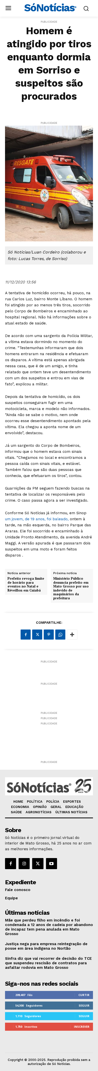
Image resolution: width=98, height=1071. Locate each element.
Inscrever (81, 1026)
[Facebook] (26, 635)
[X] (37, 635)
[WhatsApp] (60, 635)
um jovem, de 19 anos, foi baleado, (37, 519)
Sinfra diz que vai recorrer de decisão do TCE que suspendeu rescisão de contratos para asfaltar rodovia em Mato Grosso (48, 963)
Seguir (84, 1005)
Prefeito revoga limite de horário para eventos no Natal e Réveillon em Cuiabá (26, 584)
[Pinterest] (49, 635)
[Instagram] (24, 863)
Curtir (83, 995)
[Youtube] (51, 863)
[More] (72, 635)
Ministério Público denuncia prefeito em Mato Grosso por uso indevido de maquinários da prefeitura (71, 588)
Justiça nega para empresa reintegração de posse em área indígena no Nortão (46, 946)
